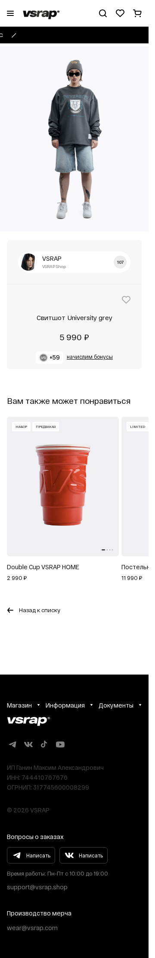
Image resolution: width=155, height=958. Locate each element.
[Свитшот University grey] (74, 139)
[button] (74, 357)
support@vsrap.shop (37, 887)
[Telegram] (12, 744)
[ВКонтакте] (28, 744)
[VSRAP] (28, 721)
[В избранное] (126, 300)
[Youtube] (60, 744)
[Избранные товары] (120, 13)
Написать (38, 855)
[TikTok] (44, 744)
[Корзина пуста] (137, 13)
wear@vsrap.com (32, 927)
